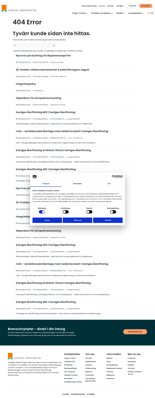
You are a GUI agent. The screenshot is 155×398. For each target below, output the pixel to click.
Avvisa (47, 220)
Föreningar (89, 375)
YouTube (131, 368)
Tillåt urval (77, 220)
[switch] (66, 212)
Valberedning (90, 368)
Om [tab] (109, 183)
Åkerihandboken (70, 368)
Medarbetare (90, 361)
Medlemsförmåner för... (58, 138)
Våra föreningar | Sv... (58, 119)
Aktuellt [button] (119, 13)
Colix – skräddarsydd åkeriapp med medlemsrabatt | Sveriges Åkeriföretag (62, 131)
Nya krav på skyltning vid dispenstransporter (43, 55)
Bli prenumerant (135, 331)
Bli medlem (146, 6)
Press (108, 361)
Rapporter (110, 375)
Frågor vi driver (70, 358)
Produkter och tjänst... (40, 138)
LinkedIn (131, 365)
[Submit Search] (54, 45)
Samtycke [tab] (46, 183)
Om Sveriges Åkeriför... (41, 119)
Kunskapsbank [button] (134, 13)
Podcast (109, 372)
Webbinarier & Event (114, 368)
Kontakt (110, 6)
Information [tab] (77, 183)
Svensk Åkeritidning (89, 6)
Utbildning (68, 365)
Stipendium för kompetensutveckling (38, 98)
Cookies (65, 394)
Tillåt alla (108, 220)
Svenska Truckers (71, 375)
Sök (151, 13)
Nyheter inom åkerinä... (41, 62)
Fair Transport (69, 372)
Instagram (132, 361)
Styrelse (88, 365)
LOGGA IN (132, 6)
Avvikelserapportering (73, 382)
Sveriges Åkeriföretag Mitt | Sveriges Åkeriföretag (45, 112)
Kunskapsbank (112, 365)
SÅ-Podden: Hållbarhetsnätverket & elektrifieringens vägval (52, 69)
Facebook (131, 358)
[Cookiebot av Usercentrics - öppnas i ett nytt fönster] (113, 176)
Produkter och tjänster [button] (101, 13)
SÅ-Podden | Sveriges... (41, 76)
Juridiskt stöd (69, 361)
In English (119, 6)
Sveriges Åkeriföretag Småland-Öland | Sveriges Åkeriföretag (53, 150)
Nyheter (109, 358)
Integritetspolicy (26, 84)
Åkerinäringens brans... (23, 62)
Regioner (88, 372)
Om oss (102, 6)
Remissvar (110, 378)
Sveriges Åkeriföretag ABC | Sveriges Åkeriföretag (46, 169)
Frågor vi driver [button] (79, 13)
